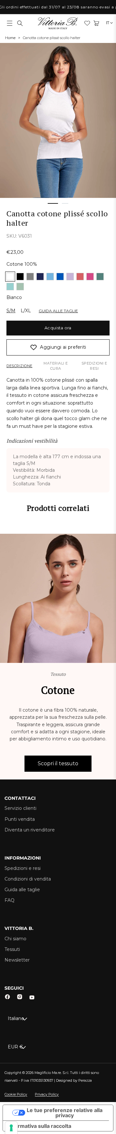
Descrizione (19, 366)
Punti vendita (20, 819)
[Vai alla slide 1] (53, 203)
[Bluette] (60, 276)
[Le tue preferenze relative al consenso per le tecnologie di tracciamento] (11, 1128)
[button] (9, 23)
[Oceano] (50, 276)
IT (108, 23)
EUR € (15, 1047)
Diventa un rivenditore (30, 830)
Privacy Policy (47, 1094)
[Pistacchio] (20, 286)
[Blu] (40, 276)
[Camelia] (80, 276)
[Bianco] (10, 276)
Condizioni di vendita (28, 879)
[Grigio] (30, 276)
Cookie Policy (16, 1094)
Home (10, 38)
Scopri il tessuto (58, 763)
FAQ (10, 900)
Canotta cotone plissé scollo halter (51, 38)
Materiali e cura (56, 366)
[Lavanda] (70, 276)
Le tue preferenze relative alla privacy (64, 1113)
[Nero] (20, 276)
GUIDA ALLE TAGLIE (58, 310)
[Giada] (100, 276)
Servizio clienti (20, 808)
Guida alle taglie (22, 889)
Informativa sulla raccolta (39, 1126)
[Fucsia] (90, 276)
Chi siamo (15, 939)
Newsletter (17, 960)
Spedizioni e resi (94, 366)
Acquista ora (58, 327)
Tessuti (12, 949)
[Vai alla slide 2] (65, 203)
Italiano (16, 1018)
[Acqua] (10, 286)
